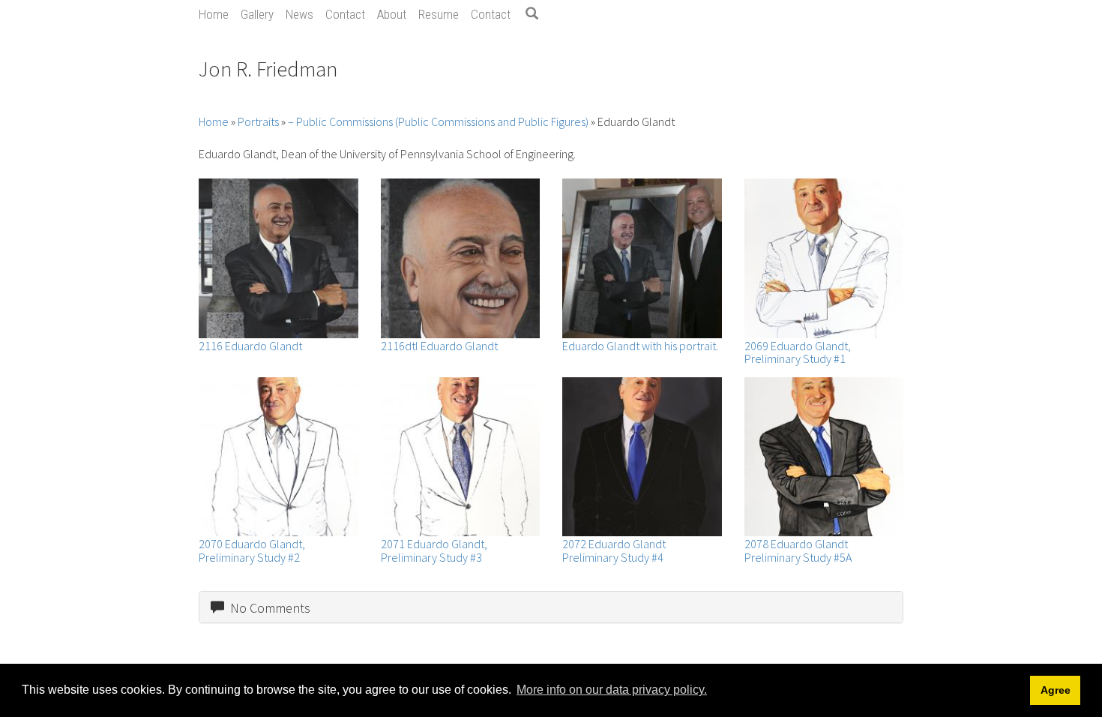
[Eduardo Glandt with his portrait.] (642, 258)
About (391, 14)
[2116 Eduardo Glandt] (278, 258)
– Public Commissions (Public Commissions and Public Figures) (438, 121)
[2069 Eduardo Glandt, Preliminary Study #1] (824, 258)
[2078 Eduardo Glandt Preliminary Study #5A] (824, 457)
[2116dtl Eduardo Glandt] (461, 258)
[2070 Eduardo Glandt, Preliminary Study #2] (278, 457)
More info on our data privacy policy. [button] (612, 689)
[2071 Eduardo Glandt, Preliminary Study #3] (461, 457)
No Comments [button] (267, 607)
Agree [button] (1056, 690)
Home (214, 14)
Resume (438, 14)
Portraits (258, 121)
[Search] (537, 14)
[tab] (551, 607)
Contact (345, 14)
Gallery (257, 14)
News (299, 14)
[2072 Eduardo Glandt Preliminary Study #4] (642, 457)
